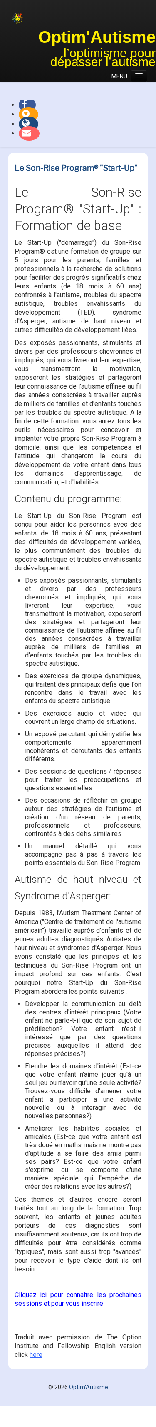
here (36, 1355)
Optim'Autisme (97, 37)
